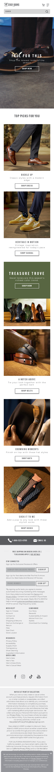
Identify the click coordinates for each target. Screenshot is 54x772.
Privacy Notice (36, 758)
